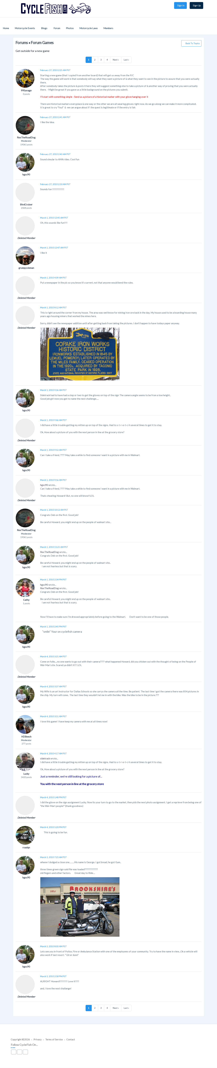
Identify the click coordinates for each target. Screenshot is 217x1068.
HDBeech (26, 736)
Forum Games (42, 42)
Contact (70, 1039)
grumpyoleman (26, 267)
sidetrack (45, 758)
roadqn (26, 847)
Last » (126, 59)
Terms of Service (54, 1039)
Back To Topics (193, 43)
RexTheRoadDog (26, 137)
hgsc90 (26, 174)
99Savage (26, 90)
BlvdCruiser (26, 204)
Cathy (26, 599)
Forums (22, 42)
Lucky (26, 773)
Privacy (38, 1039)
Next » (116, 59)
